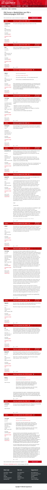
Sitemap (32, 476)
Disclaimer (19, 473)
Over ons (19, 470)
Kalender (5, 476)
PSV (7, 48)
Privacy (18, 475)
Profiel (27, 6)
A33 (5, 328)
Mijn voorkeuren (34, 477)
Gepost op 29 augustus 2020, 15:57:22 (20, 148)
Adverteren (19, 476)
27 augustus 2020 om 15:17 (24, 75)
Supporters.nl (34, 470)
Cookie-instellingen (35, 479)
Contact (18, 479)
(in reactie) (30, 69)
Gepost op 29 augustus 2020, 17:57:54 (20, 174)
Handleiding (13, 8)
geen (10, 34)
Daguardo (6, 303)
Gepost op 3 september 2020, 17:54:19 (20, 401)
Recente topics (4, 8)
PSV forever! (7, 125)
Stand (5, 475)
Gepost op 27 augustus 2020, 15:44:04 (20, 44)
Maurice (6, 377)
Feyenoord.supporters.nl (36, 473)
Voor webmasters (20, 472)
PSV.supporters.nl (34, 475)
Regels (9, 8)
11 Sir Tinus (7, 98)
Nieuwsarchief (6, 479)
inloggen (3, 1)
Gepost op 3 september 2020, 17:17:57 (20, 374)
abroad (6, 226)
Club (23, 6)
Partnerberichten (20, 477)
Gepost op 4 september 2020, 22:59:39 (20, 415)
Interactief (19, 6)
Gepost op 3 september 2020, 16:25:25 (20, 349)
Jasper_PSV (7, 177)
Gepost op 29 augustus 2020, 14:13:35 (20, 123)
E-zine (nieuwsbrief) (8, 477)
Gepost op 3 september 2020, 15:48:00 (20, 325)
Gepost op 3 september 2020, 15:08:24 (20, 300)
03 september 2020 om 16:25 (26, 420)
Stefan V (6, 73)
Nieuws (9, 6)
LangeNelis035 (7, 23)
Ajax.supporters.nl (34, 472)
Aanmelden (6, 472)
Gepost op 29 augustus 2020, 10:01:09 (20, 95)
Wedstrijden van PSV (21, 12)
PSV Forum (8, 12)
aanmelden (8, 1)
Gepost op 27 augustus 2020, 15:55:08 (20, 69)
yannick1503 (7, 403)
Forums (13, 6)
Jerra (5, 47)
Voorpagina (4, 6)
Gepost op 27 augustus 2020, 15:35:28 (20, 21)
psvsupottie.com (8, 150)
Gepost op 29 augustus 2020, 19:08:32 (20, 223)
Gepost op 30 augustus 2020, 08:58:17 (20, 248)
